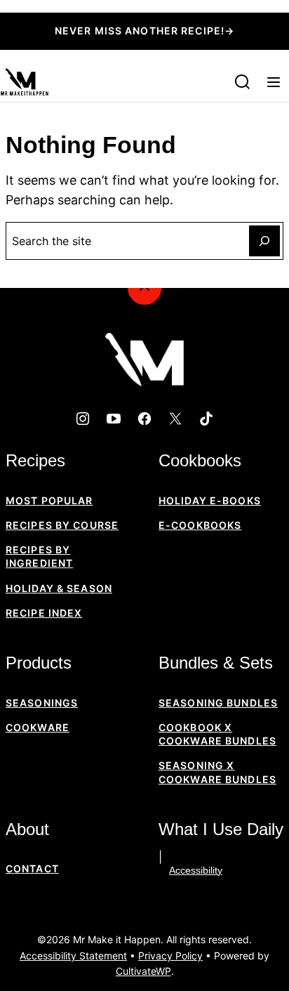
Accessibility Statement (73, 956)
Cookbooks (200, 460)
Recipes (35, 460)
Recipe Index (44, 613)
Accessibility (195, 870)
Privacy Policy (170, 956)
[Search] (242, 82)
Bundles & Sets (216, 662)
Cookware (37, 727)
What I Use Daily (221, 829)
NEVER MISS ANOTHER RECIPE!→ (144, 31)
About (27, 829)
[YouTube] (113, 418)
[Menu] (273, 82)
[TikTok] (206, 418)
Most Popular (49, 500)
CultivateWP (143, 971)
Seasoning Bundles (218, 703)
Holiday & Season (59, 588)
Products (39, 662)
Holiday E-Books (210, 500)
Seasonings (42, 703)
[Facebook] (144, 418)
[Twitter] (175, 418)
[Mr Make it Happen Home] (24, 82)
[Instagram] (82, 418)
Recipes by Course (62, 525)
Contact (32, 868)
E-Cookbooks (200, 525)
